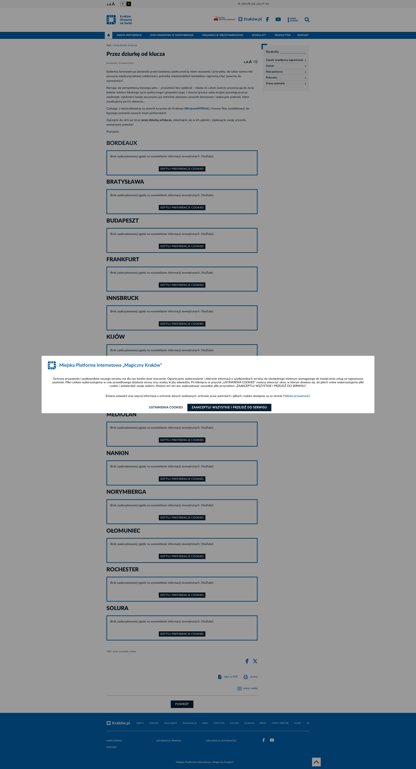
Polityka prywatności (296, 396)
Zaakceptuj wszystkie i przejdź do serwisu (229, 407)
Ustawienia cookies (166, 407)
